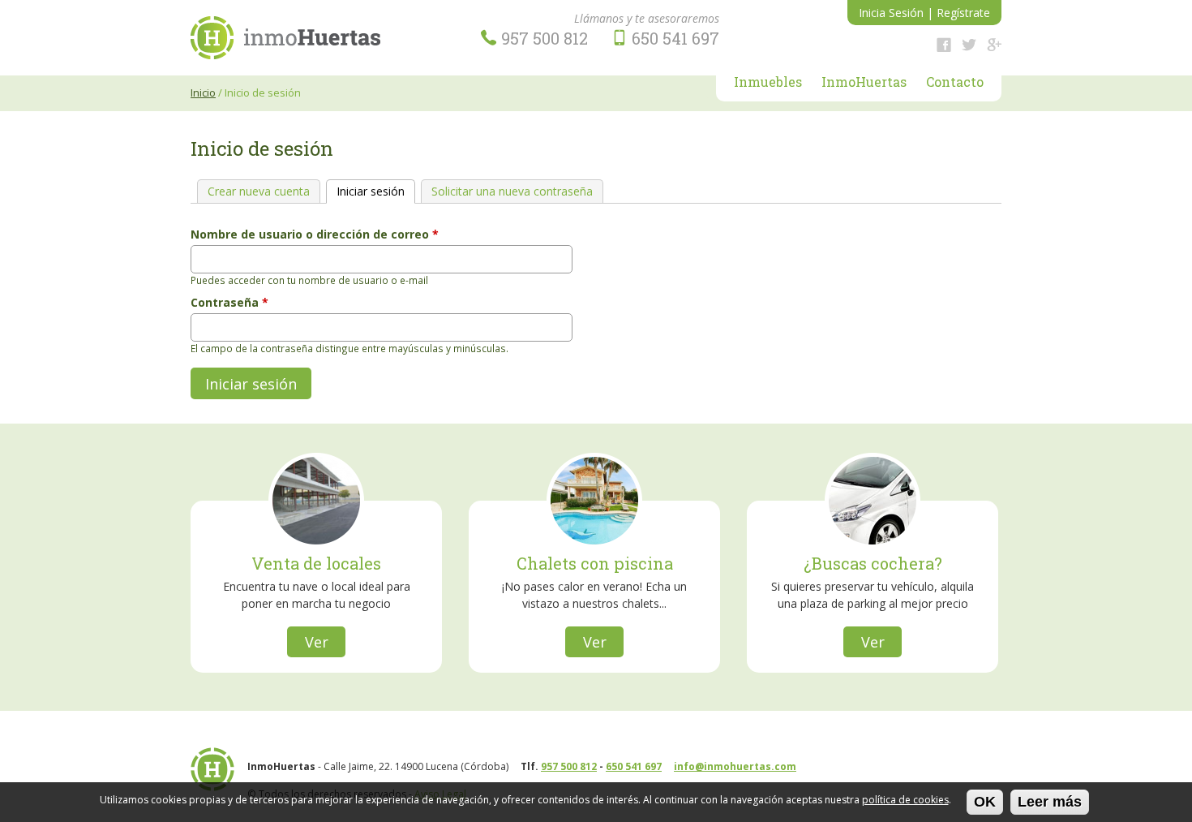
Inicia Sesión (891, 12)
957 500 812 (569, 766)
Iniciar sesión (376, 191)
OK (985, 802)
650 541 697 (634, 766)
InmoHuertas (864, 82)
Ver (316, 642)
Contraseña (229, 302)
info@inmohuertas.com (735, 766)
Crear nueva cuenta (259, 191)
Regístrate (963, 12)
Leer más (1050, 802)
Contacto (955, 82)
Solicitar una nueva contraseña (512, 191)
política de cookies (905, 800)
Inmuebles (768, 82)
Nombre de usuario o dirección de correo (315, 234)
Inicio (203, 92)
